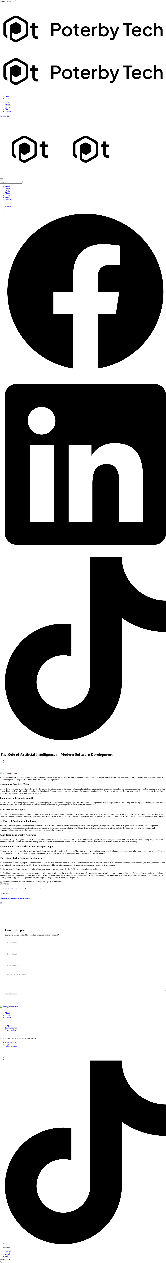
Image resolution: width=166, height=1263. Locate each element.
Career (7, 107)
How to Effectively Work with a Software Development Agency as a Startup (22, 888)
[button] (8, 116)
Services (8, 98)
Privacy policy (10, 1030)
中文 (7, 1256)
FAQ (7, 1026)
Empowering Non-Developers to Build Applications (15, 898)
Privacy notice (10, 1042)
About (7, 105)
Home (7, 96)
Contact (8, 111)
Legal (7, 1045)
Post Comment (11, 994)
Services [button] (8, 189)
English (8, 1252)
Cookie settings (11, 1047)
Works (7, 103)
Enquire (3, 116)
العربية (7, 1254)
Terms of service (11, 1028)
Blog (7, 109)
